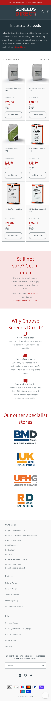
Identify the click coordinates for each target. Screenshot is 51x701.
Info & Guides (11, 640)
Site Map (8, 646)
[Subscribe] (43, 666)
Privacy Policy (11, 589)
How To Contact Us (13, 634)
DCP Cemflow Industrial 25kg (37, 210)
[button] (3, 12)
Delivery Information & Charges (18, 629)
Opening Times (11, 623)
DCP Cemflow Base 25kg (13, 209)
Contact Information (14, 606)
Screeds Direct (28, 696)
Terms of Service (12, 594)
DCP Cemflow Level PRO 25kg (37, 150)
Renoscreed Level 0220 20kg (37, 89)
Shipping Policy (11, 600)
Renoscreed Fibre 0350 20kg (13, 89)
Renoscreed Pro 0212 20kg (12, 150)
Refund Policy (11, 583)
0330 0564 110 (33, 293)
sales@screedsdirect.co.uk (25, 300)
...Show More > (19, 47)
